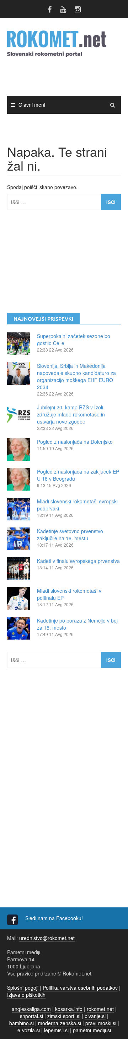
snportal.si (31, 1015)
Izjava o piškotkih (26, 994)
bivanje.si (95, 1015)
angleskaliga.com (31, 1008)
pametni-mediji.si (92, 1030)
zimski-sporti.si (63, 1015)
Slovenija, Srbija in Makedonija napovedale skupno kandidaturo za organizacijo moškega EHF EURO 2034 (76, 376)
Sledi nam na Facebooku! (54, 918)
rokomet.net (100, 1008)
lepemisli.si (56, 1030)
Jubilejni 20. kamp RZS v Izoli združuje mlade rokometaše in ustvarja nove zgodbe (71, 414)
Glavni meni (31, 104)
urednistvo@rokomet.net (47, 937)
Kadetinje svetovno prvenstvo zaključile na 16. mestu (70, 534)
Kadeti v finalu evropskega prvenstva (78, 560)
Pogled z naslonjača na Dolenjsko (75, 441)
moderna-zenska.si (59, 1023)
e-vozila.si (28, 1030)
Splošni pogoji (22, 987)
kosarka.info (68, 1008)
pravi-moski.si (100, 1023)
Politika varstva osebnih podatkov (80, 987)
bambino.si (21, 1023)
